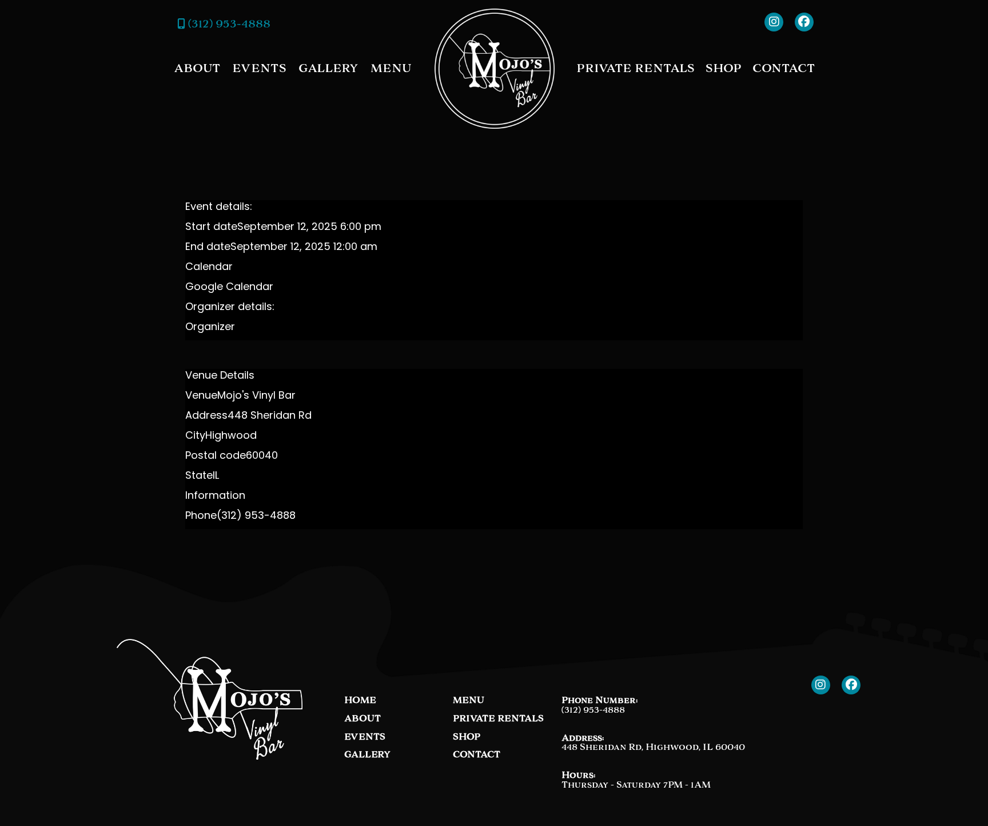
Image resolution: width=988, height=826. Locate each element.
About (197, 68)
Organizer (210, 328)
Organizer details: (229, 308)
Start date (211, 228)
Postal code (215, 456)
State (199, 476)
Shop (724, 68)
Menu (390, 68)
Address (206, 416)
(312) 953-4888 (227, 23)
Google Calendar (229, 288)
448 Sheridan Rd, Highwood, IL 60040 (653, 746)
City (195, 436)
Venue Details (219, 376)
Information (215, 496)
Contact (783, 68)
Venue (201, 396)
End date (207, 248)
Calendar (209, 268)
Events (259, 68)
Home (360, 700)
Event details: (218, 207)
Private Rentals (635, 68)
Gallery (328, 68)
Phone (201, 516)
